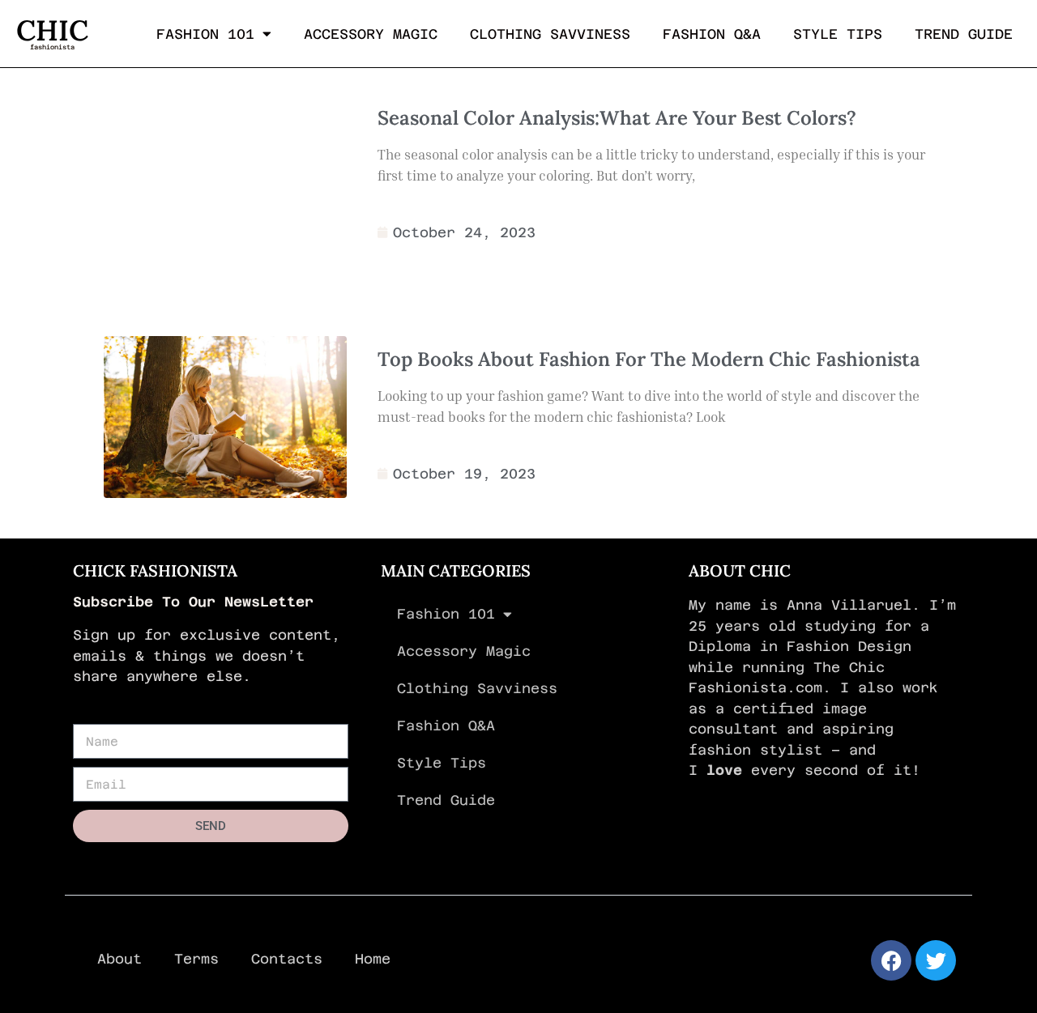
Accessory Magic (370, 34)
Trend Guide (964, 34)
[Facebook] (891, 960)
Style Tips (837, 34)
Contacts (286, 959)
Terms (196, 959)
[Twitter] (935, 960)
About (119, 959)
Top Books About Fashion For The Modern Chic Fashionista (649, 359)
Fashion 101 (205, 34)
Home (372, 959)
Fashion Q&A (712, 34)
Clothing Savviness (550, 34)
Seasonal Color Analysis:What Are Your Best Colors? (617, 117)
